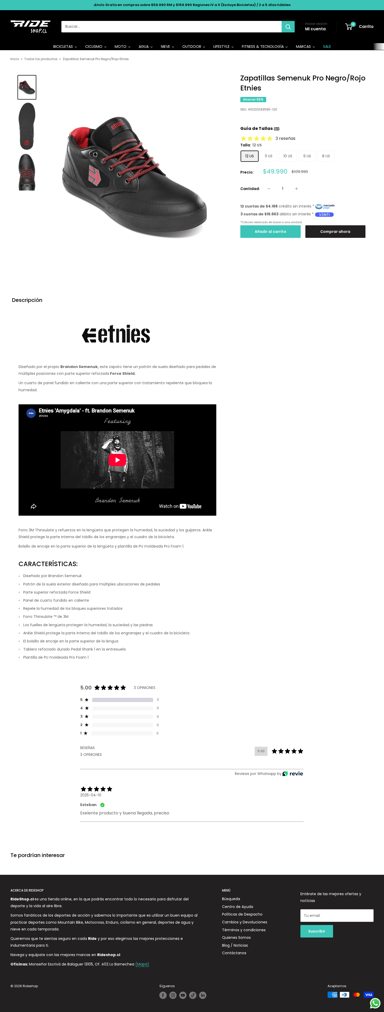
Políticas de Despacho (242, 914)
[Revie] (293, 774)
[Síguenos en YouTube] (183, 995)
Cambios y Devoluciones (244, 922)
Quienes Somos (236, 937)
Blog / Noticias (235, 945)
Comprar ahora (335, 231)
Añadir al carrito (270, 231)
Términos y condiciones (244, 930)
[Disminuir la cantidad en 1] (268, 188)
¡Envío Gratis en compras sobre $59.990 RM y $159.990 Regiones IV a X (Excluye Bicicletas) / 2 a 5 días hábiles (192, 4)
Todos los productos (40, 59)
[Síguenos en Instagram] (173, 995)
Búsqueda (231, 898)
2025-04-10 (90, 795)
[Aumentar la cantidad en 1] (296, 188)
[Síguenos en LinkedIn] (202, 995)
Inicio (14, 59)
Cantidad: (250, 188)
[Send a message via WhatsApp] (375, 1003)
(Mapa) (142, 964)
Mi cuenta (315, 29)
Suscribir (316, 931)
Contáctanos (234, 953)
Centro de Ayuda (237, 906)
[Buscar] (288, 26)
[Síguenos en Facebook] (163, 995)
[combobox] (171, 26)
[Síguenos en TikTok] (192, 995)
